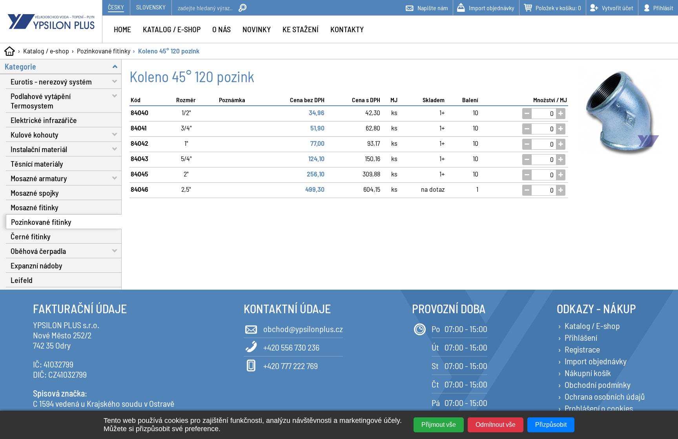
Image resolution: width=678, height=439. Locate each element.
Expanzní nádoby (36, 265)
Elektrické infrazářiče (44, 120)
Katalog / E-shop (592, 325)
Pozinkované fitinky (103, 50)
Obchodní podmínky (598, 384)
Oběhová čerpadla (38, 250)
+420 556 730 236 (291, 347)
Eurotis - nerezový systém (51, 81)
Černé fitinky (31, 236)
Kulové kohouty (34, 134)
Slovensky (151, 7)
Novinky (256, 29)
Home (122, 29)
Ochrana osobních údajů (605, 396)
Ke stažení (300, 29)
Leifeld (22, 280)
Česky (116, 7)
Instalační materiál (39, 149)
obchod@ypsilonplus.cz (303, 328)
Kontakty (347, 29)
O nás (221, 29)
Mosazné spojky (35, 192)
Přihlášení (581, 337)
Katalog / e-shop (46, 50)
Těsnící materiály (37, 163)
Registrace (582, 349)
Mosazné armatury (39, 178)
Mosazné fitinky (34, 207)
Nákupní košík (588, 372)
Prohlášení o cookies (599, 408)
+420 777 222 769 (290, 365)
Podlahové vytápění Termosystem (41, 100)
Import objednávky (596, 361)
